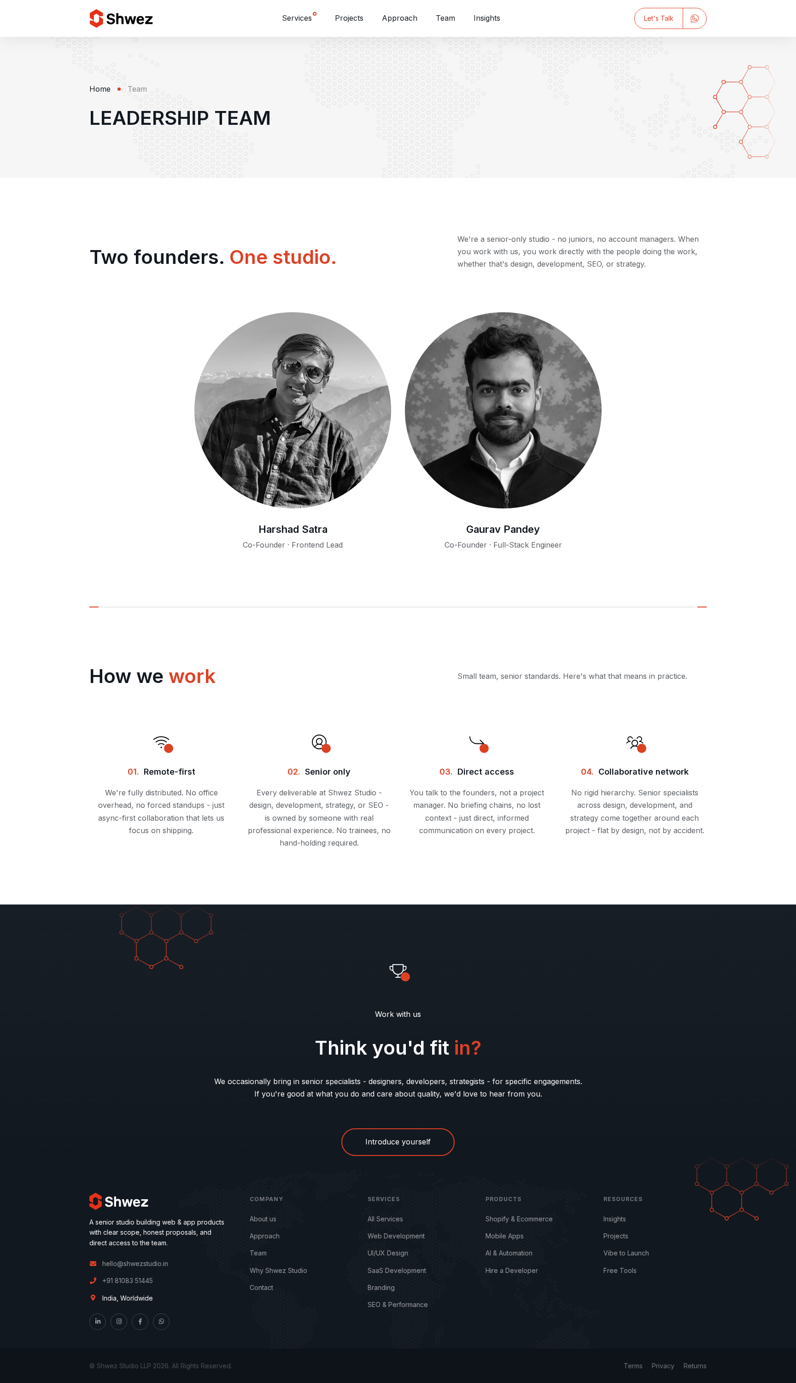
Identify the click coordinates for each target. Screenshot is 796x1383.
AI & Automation (509, 1253)
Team (445, 18)
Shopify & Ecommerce (519, 1219)
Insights (487, 18)
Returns (695, 1366)
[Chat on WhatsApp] (694, 18)
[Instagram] (119, 1321)
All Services (385, 1219)
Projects (349, 18)
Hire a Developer (512, 1270)
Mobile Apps (505, 1236)
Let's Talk (658, 18)
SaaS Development (397, 1270)
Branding (381, 1287)
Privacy (663, 1366)
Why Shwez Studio (278, 1270)
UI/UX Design (388, 1253)
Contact (261, 1287)
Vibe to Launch (626, 1253)
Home (100, 88)
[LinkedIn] (97, 1321)
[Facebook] (140, 1321)
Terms (633, 1366)
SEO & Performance (398, 1304)
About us (263, 1219)
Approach (399, 18)
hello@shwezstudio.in (135, 1263)
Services (297, 18)
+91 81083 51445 (127, 1280)
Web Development (396, 1236)
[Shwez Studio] (121, 18)
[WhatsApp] (161, 1321)
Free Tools (620, 1270)
